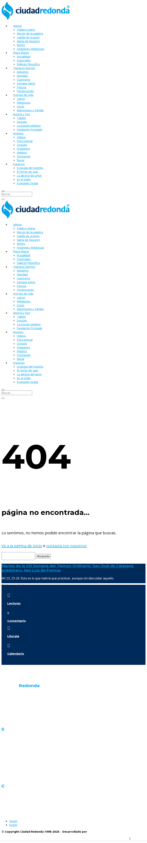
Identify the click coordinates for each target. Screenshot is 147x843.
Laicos (21, 99)
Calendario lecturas (15, 721)
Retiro (21, 45)
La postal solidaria (29, 125)
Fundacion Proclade (14, 814)
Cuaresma (23, 79)
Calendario (15, 653)
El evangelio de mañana (17, 707)
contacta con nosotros (66, 545)
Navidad (22, 76)
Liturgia (13, 636)
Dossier (22, 122)
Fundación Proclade (29, 129)
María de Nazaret (28, 41)
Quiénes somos (12, 693)
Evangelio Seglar (27, 183)
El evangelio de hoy (14, 700)
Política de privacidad (61, 838)
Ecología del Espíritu (30, 168)
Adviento (23, 72)
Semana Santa (26, 83)
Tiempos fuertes (24, 68)
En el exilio (24, 179)
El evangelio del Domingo (19, 714)
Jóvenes (18, 133)
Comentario (16, 621)
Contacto (7, 794)
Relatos (22, 152)
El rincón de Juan (27, 172)
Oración (22, 145)
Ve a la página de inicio (22, 545)
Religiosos (23, 102)
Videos (21, 137)
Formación (23, 156)
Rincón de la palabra (30, 33)
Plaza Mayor (21, 53)
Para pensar (25, 141)
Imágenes (23, 149)
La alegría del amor (29, 175)
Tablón (21, 118)
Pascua (21, 87)
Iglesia (17, 26)
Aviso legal (138, 838)
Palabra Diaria (26, 29)
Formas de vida (23, 95)
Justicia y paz (10, 764)
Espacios (19, 164)
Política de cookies (90, 838)
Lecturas (14, 603)
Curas (20, 106)
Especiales (24, 60)
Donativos (8, 801)
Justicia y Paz (21, 114)
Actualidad (23, 56)
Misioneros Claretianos (17, 807)
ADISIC (92, 831)
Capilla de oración (28, 37)
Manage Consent (117, 838)
